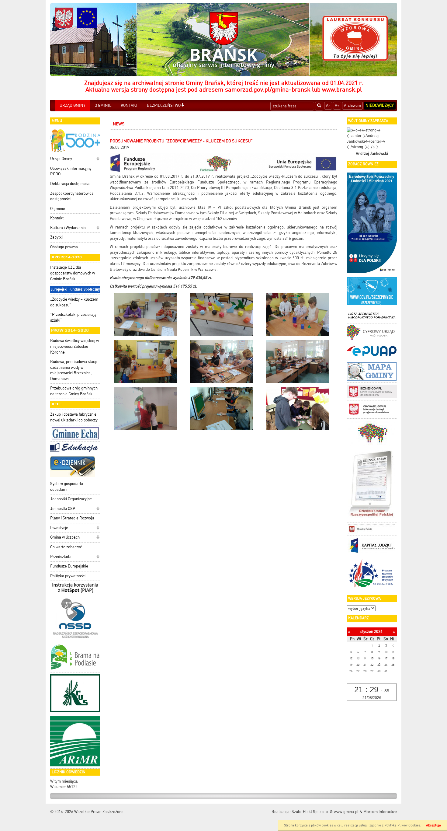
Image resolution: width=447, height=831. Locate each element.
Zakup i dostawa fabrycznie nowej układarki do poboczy (74, 417)
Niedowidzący (380, 105)
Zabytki (56, 237)
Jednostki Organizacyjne (71, 499)
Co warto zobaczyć (66, 547)
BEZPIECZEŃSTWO (164, 105)
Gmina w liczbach (65, 537)
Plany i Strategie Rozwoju (72, 518)
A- (328, 105)
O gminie (57, 208)
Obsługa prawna (64, 247)
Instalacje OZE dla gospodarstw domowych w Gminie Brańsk (72, 273)
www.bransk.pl (342, 89)
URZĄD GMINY (72, 105)
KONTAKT (129, 105)
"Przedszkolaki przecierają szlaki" (73, 317)
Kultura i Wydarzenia (68, 227)
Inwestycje (59, 527)
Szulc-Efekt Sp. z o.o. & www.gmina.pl (325, 811)
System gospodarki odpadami (66, 486)
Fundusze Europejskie (69, 566)
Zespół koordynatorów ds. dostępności (72, 196)
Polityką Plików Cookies (402, 825)
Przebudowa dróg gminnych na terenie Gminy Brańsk (74, 391)
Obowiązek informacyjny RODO (71, 171)
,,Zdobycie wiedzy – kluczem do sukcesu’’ (74, 302)
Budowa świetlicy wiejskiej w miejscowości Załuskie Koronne (74, 346)
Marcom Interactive (380, 811)
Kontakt (57, 218)
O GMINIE (103, 105)
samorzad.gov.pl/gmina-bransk (267, 89)
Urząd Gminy (61, 158)
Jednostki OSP (62, 508)
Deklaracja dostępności (70, 183)
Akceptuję (433, 825)
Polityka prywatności (67, 576)
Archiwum (352, 105)
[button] (182, 105)
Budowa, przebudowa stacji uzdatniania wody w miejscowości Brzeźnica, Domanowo (73, 370)
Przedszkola (60, 556)
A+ (337, 105)
